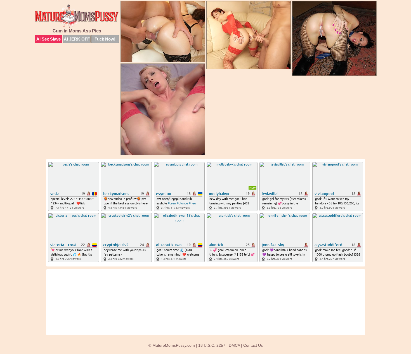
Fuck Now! (105, 39)
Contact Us (253, 345)
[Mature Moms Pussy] (77, 16)
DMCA (234, 345)
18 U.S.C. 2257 (211, 345)
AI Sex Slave (48, 39)
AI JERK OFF (77, 39)
